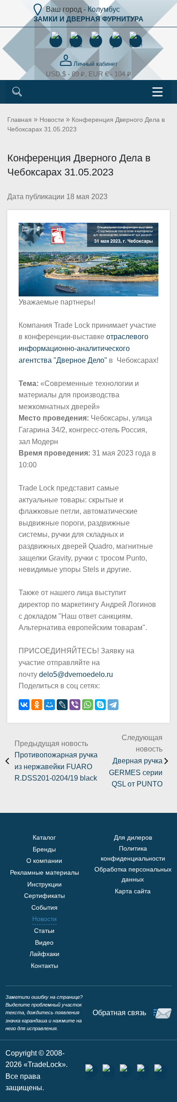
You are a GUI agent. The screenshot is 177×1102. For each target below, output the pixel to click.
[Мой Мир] (49, 704)
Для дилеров (133, 837)
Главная (19, 119)
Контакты (44, 965)
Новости (51, 119)
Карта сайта (133, 891)
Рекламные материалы (44, 872)
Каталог (44, 837)
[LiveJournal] (62, 704)
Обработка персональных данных (133, 874)
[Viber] (74, 704)
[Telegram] (113, 704)
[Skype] (100, 704)
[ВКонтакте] (24, 704)
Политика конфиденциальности (133, 853)
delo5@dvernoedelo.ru (76, 674)
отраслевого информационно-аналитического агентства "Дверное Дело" (83, 348)
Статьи (44, 930)
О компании (44, 860)
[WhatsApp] (87, 704)
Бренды (44, 849)
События (44, 907)
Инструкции (44, 884)
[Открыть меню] (157, 92)
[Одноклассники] (36, 704)
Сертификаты (44, 895)
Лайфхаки (44, 953)
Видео (44, 942)
